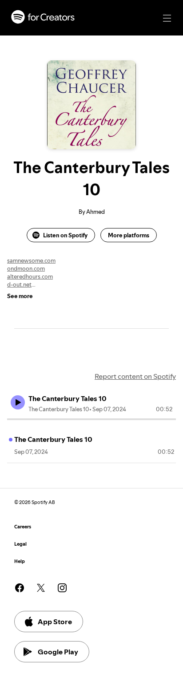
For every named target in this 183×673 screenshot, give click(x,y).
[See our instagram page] (62, 587)
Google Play (58, 652)
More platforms (128, 235)
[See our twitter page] (41, 587)
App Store (55, 621)
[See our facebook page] (19, 587)
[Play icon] (18, 402)
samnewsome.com (31, 260)
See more (20, 296)
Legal (20, 544)
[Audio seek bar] (91, 419)
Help (19, 561)
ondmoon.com (26, 268)
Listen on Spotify (65, 235)
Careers (22, 526)
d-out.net (19, 284)
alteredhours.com (30, 276)
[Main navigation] (167, 18)
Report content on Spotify (135, 376)
